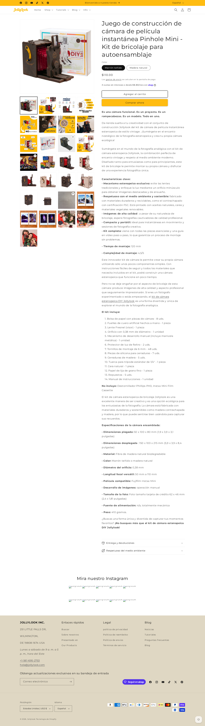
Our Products (69, 645)
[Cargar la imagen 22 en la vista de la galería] (85, 200)
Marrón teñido (113, 67)
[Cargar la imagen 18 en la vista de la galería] (66, 181)
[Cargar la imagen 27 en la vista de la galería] (28, 238)
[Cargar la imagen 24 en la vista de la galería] (47, 219)
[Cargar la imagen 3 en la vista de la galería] (66, 105)
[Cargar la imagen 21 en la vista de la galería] (47, 200)
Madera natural (138, 67)
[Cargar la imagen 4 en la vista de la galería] (85, 105)
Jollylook (31, 719)
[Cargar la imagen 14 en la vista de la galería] (66, 162)
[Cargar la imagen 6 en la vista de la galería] (47, 124)
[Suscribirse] (70, 681)
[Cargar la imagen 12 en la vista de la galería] (85, 143)
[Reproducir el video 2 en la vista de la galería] (28, 162)
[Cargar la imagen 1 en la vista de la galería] (28, 105)
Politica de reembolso (115, 634)
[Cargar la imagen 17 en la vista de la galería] (47, 181)
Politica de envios (113, 640)
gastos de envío (114, 79)
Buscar (65, 629)
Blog (147, 645)
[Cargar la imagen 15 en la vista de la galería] (85, 162)
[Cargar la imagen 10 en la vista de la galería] (47, 143)
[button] (48, 10)
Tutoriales (150, 634)
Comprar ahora (134, 102)
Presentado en (70, 640)
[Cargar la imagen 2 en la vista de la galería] (47, 105)
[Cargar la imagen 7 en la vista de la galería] (66, 124)
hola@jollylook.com (32, 664)
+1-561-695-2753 (30, 660)
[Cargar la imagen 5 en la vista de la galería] (28, 124)
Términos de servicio (115, 645)
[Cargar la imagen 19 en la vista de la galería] (85, 181)
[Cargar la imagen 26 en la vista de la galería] (85, 219)
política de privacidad (115, 629)
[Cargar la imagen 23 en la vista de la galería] (28, 219)
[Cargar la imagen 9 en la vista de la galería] (28, 143)
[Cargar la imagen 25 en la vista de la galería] (66, 219)
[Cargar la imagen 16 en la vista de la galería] (28, 181)
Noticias (149, 629)
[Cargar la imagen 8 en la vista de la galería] (85, 124)
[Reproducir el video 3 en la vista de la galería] (66, 200)
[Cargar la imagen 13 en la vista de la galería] (47, 162)
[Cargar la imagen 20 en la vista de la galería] (28, 200)
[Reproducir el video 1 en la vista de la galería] (66, 143)
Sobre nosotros (70, 634)
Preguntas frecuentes (157, 640)
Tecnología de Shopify (46, 719)
